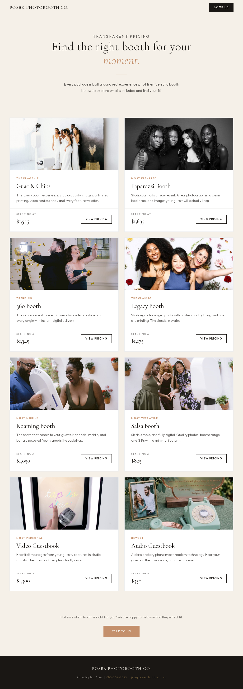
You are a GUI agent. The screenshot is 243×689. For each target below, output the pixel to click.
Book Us (221, 7)
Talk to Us (121, 631)
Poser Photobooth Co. (38, 7)
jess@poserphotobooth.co (148, 677)
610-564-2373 (117, 677)
